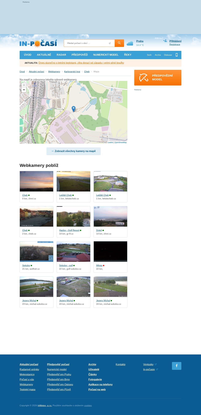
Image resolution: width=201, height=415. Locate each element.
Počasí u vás (27, 379)
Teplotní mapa (27, 389)
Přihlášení (175, 41)
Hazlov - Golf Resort (69, 230)
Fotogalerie (95, 379)
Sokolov (26, 265)
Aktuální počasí (36, 71)
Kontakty (120, 364)
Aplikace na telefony (100, 384)
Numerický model (57, 369)
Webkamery (54, 71)
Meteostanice (27, 374)
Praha (139, 41)
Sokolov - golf (66, 265)
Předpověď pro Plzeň (59, 389)
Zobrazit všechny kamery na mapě (75, 151)
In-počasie (149, 369)
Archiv (158, 55)
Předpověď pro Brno (58, 379)
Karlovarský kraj (72, 71)
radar (61, 54)
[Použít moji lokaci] (110, 43)
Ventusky (148, 364)
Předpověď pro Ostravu (60, 384)
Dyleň (99, 230)
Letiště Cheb (65, 195)
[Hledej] (119, 43)
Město (99, 265)
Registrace (174, 44)
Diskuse (168, 55)
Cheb (87, 71)
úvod (27, 54)
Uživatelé (93, 369)
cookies (88, 405)
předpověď (80, 54)
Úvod (22, 71)
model (106, 54)
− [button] (24, 90)
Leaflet (110, 142)
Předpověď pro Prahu (59, 374)
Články (92, 374)
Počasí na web (97, 389)
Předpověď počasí (58, 364)
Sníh (149, 55)
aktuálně (44, 54)
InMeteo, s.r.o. (45, 405)
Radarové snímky (29, 369)
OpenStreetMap (120, 142)
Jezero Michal (29, 300)
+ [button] (24, 85)
